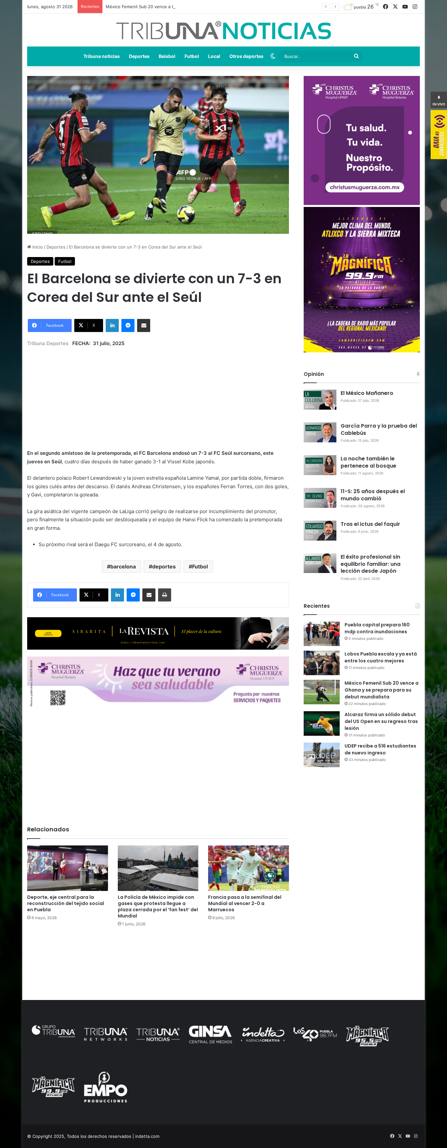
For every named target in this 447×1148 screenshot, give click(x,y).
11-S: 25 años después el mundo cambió (373, 495)
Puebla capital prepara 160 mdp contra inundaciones (377, 628)
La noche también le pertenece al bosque (368, 462)
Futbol (192, 56)
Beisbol (167, 56)
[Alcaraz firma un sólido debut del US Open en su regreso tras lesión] (322, 723)
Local (214, 56)
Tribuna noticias (101, 56)
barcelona (123, 566)
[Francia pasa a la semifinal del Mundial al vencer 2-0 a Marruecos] (248, 868)
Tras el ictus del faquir (370, 524)
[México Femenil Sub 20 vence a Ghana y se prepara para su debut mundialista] (322, 692)
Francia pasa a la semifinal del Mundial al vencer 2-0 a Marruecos (244, 903)
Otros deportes (246, 56)
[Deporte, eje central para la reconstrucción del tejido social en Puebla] (67, 868)
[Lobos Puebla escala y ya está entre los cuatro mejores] (322, 663)
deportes (164, 566)
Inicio (37, 247)
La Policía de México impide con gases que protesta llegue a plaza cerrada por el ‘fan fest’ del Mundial (158, 906)
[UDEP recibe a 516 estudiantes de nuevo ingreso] (322, 755)
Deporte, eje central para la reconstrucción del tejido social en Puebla (65, 903)
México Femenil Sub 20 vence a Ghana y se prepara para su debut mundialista (186, 6)
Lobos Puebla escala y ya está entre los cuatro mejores (381, 657)
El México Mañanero (367, 393)
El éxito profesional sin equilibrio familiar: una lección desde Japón (371, 564)
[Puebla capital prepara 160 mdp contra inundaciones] (322, 633)
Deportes (139, 56)
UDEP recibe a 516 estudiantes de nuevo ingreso (380, 749)
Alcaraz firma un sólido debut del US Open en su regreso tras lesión (381, 721)
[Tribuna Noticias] (223, 30)
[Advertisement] (158, 393)
